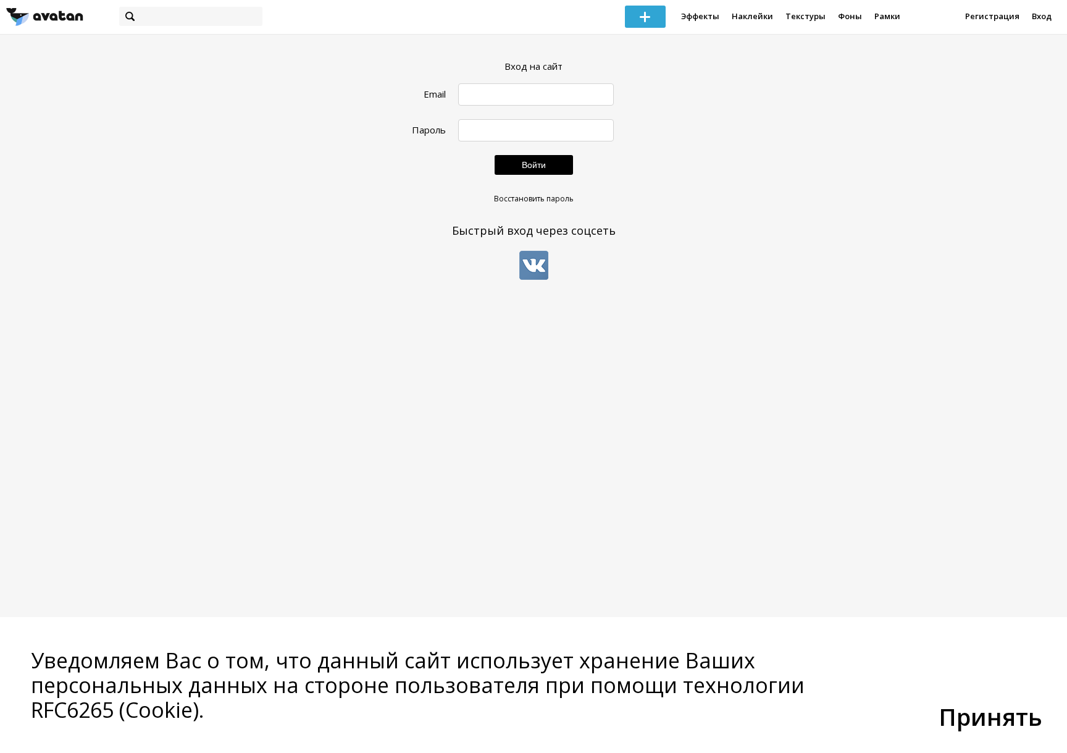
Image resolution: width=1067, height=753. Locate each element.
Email (435, 94)
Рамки (887, 16)
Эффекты (700, 16)
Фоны (850, 16)
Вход (1042, 16)
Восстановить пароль (534, 198)
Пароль (429, 130)
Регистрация (992, 16)
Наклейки (752, 16)
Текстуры (805, 16)
